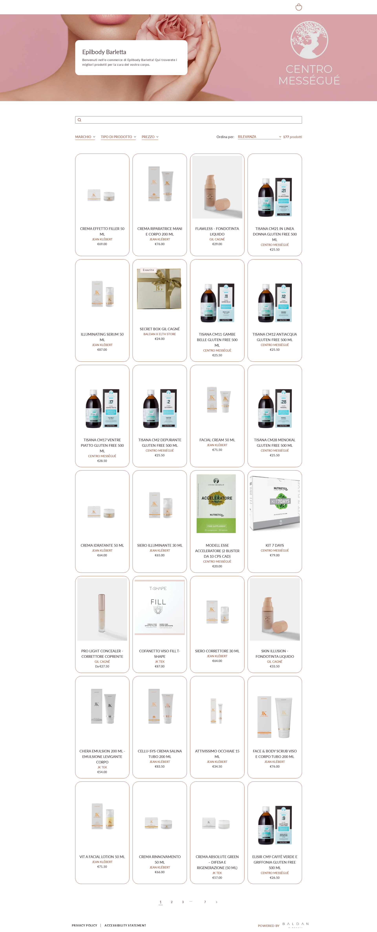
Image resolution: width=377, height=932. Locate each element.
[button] (299, 7)
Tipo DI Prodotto (116, 137)
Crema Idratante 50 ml (102, 545)
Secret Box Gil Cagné (160, 329)
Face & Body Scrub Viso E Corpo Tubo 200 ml (275, 754)
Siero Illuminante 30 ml (159, 545)
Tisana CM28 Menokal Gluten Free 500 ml (274, 443)
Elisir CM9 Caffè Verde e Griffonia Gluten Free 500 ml (274, 862)
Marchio (83, 137)
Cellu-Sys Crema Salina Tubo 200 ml (160, 754)
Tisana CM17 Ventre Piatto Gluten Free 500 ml (102, 445)
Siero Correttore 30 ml (217, 651)
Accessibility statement (125, 925)
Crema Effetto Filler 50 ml (102, 231)
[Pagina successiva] (216, 902)
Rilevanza (247, 137)
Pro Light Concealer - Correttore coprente (102, 654)
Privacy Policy (84, 925)
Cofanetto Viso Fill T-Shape (159, 654)
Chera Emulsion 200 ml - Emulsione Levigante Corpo (102, 756)
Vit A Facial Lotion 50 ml (102, 856)
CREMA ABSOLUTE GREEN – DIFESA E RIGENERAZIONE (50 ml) (217, 862)
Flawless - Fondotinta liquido (217, 231)
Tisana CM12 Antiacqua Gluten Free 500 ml (275, 337)
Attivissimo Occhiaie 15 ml (217, 754)
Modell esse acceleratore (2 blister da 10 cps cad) (217, 550)
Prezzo (148, 137)
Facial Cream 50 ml (217, 440)
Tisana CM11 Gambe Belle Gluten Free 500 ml (217, 339)
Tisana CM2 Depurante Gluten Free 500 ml (159, 443)
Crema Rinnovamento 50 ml (160, 859)
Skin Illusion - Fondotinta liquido (275, 654)
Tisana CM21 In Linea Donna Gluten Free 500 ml (275, 234)
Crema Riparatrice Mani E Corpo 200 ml (159, 231)
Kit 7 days (275, 545)
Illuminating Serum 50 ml (102, 337)
